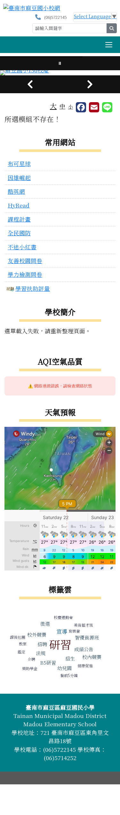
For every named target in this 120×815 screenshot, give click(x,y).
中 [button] (62, 106)
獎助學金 (29, 668)
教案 (23, 643)
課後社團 (17, 637)
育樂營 (74, 631)
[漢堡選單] (109, 45)
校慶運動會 (63, 617)
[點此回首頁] (60, 72)
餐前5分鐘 (69, 675)
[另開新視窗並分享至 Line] (107, 107)
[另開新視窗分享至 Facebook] (81, 107)
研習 (60, 644)
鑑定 (21, 651)
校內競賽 (91, 656)
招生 (70, 658)
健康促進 (85, 665)
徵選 (45, 623)
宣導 (61, 631)
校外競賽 (36, 634)
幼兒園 (64, 668)
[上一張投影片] (30, 84)
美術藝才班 (83, 625)
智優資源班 (87, 637)
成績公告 (83, 649)
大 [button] (53, 105)
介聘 (31, 659)
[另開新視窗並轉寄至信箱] (94, 107)
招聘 (42, 644)
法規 (40, 653)
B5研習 (48, 662)
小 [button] (70, 106)
